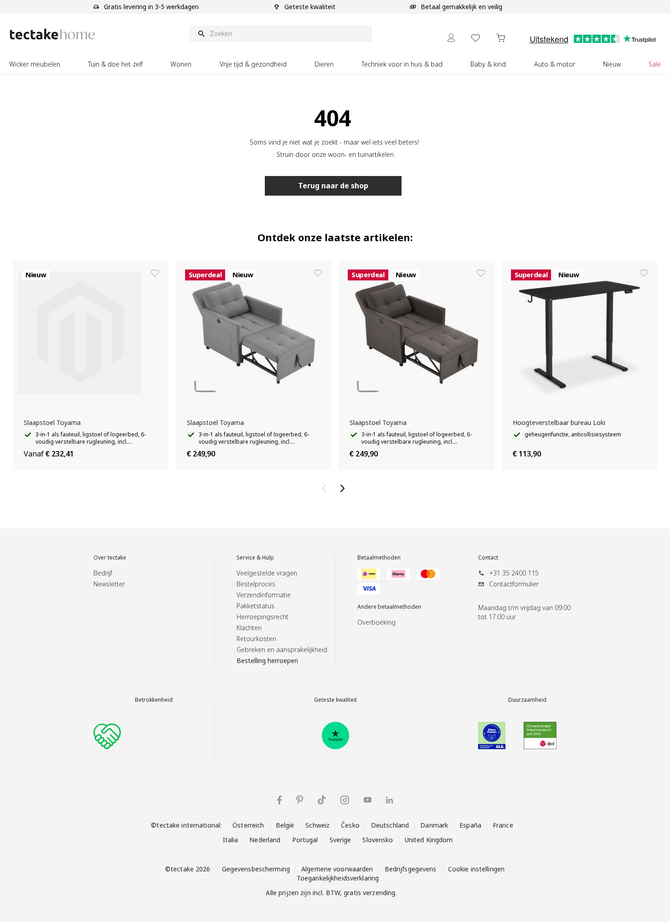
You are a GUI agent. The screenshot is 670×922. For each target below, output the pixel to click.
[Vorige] (326, 488)
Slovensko (377, 839)
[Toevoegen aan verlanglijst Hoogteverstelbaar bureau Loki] (643, 273)
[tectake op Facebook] (279, 800)
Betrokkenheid (154, 700)
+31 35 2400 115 (514, 573)
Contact (488, 557)
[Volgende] (344, 488)
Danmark (434, 825)
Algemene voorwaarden (337, 869)
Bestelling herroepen (267, 660)
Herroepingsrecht (263, 616)
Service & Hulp (255, 557)
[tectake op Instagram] (344, 800)
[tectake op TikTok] (322, 799)
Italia (230, 839)
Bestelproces (256, 584)
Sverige (340, 839)
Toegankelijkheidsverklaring (338, 878)
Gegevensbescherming (256, 869)
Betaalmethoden (379, 557)
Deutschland (390, 825)
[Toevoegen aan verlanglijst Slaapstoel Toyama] (155, 273)
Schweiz (317, 825)
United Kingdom (429, 839)
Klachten (249, 627)
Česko (350, 825)
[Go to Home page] (52, 34)
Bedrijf (102, 573)
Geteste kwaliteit (335, 700)
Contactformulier (514, 584)
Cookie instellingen (476, 869)
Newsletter (109, 584)
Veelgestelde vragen (267, 573)
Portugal (305, 839)
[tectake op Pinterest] (299, 799)
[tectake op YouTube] (367, 800)
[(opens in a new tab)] (335, 735)
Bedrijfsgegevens (411, 869)
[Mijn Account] (451, 37)
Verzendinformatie (264, 594)
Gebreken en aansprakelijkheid (282, 649)
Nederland (264, 839)
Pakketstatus (255, 605)
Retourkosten (256, 638)
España (470, 825)
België (285, 825)
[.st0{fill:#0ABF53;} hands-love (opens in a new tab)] (107, 735)
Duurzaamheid (527, 700)
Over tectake (109, 557)
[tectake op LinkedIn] (389, 800)
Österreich (248, 825)
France (503, 825)
